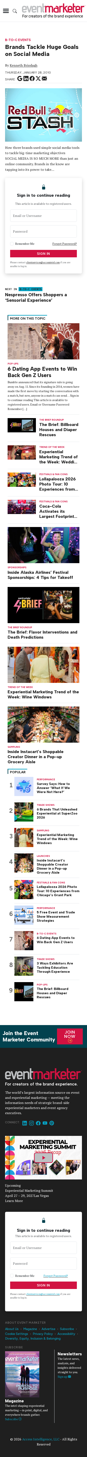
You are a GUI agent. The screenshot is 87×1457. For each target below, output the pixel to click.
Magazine (30, 1329)
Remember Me (24, 244)
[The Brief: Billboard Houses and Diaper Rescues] (22, 425)
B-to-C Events (18, 40)
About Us (12, 1329)
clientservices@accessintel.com (43, 262)
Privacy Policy (43, 1334)
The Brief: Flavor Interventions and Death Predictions (42, 635)
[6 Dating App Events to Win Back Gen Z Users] (43, 341)
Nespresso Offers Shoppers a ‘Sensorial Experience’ (36, 297)
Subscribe (67, 1329)
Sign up (63, 1376)
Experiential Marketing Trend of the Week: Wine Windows (43, 694)
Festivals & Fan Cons (53, 474)
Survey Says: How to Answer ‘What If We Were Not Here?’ (53, 788)
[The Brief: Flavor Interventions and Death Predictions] (43, 604)
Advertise (48, 1329)
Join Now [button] (69, 1034)
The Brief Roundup (20, 627)
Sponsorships (17, 567)
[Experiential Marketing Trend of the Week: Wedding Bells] (22, 452)
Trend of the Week (20, 687)
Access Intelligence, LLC (40, 1439)
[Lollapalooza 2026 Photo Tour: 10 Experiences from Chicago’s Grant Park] (22, 479)
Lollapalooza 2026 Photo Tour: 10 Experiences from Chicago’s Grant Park (57, 484)
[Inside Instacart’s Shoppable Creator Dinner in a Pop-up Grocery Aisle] (43, 724)
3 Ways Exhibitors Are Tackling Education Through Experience (55, 967)
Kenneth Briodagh (23, 65)
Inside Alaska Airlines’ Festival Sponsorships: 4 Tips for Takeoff (40, 575)
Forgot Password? (64, 244)
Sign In (43, 254)
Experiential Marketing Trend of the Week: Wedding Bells (59, 456)
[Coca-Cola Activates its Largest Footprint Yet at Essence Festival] (22, 506)
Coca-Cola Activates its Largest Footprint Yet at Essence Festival (56, 511)
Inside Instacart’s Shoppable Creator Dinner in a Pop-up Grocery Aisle (36, 756)
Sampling (14, 747)
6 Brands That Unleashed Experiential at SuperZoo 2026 (57, 813)
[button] (6, 10)
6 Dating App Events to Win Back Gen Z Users (42, 372)
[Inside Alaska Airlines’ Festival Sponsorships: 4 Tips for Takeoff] (43, 545)
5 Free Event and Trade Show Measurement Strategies (56, 916)
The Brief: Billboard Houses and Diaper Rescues (58, 429)
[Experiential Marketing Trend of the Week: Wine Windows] (43, 664)
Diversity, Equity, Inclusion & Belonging (33, 1338)
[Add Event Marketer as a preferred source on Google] (19, 78)
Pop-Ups (13, 364)
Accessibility (66, 1334)
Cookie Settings (16, 1334)
